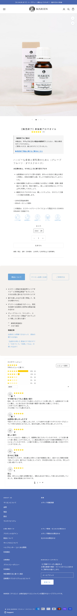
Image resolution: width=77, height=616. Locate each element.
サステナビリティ (10, 521)
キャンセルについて (11, 542)
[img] (18, 393)
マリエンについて (10, 502)
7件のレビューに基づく (16, 367)
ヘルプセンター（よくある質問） (16, 547)
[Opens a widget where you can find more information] (9, 612)
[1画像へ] (36, 119)
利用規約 (7, 552)
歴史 (5, 516)
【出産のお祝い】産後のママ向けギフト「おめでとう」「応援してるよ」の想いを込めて (21, 344)
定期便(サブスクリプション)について (17, 578)
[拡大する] (72, 18)
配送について (8, 538)
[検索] (68, 9)
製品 (5, 512)
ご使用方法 (60, 277)
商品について (16, 277)
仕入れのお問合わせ (48, 538)
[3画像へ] (40, 119)
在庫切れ (38, 245)
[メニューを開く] (4, 9)
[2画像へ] (38, 119)
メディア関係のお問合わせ (50, 533)
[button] (36, 132)
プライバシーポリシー (12, 564)
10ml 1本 (39, 231)
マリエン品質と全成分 (39, 277)
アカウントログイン (11, 533)
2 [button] (37, 482)
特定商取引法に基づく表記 (13, 574)
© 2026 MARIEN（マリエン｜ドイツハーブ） (20, 609)
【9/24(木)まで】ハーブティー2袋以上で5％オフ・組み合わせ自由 (38, 2)
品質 (5, 507)
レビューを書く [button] (62, 365)
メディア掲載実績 (47, 502)
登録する (47, 582)
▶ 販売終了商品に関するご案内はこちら (29, 151)
